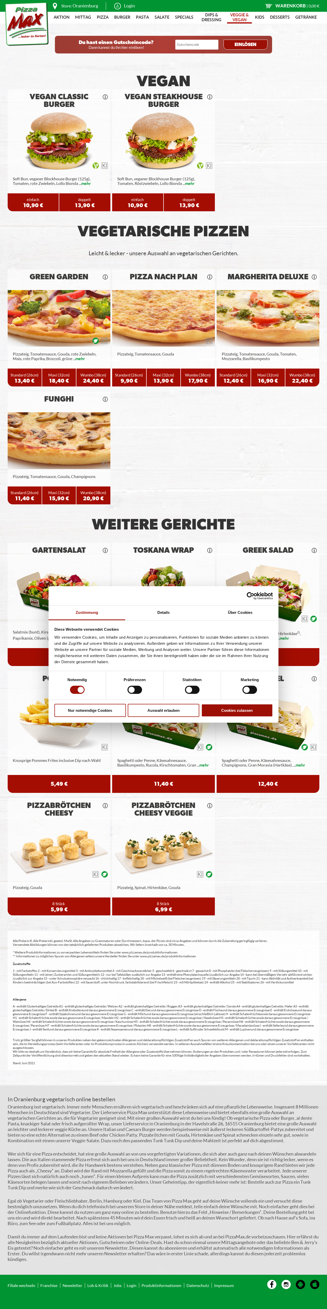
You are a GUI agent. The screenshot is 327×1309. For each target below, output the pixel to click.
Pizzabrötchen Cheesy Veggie (163, 809)
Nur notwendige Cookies (90, 710)
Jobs (117, 1285)
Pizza (103, 17)
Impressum (224, 1285)
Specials (184, 17)
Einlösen (245, 44)
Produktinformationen (161, 1285)
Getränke (306, 17)
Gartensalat (59, 550)
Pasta (142, 17)
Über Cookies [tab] (240, 612)
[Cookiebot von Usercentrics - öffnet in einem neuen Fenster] (250, 596)
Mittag (83, 17)
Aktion (61, 17)
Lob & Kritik (97, 1285)
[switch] (134, 690)
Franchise (48, 1285)
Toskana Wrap (163, 550)
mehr (86, 183)
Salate (162, 17)
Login (129, 5)
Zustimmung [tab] (87, 612)
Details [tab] (163, 612)
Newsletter (72, 1285)
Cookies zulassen (237, 710)
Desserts (280, 17)
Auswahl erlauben (163, 710)
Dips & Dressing (211, 17)
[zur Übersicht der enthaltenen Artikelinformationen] (105, 96)
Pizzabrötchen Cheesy (59, 809)
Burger (122, 17)
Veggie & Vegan (239, 17)
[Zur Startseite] (27, 24)
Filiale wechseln (21, 1285)
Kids (259, 17)
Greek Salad (268, 550)
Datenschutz (197, 1285)
